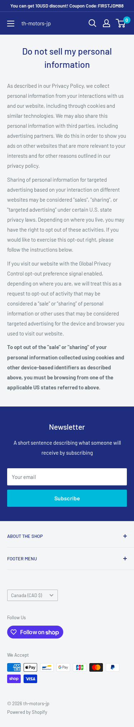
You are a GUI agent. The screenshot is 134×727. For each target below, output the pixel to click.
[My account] (106, 23)
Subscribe (67, 498)
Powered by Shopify (27, 712)
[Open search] (92, 23)
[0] (120, 23)
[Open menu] (10, 23)
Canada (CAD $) (26, 595)
